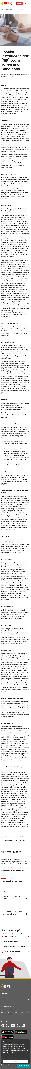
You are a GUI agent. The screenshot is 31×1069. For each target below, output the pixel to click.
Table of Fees (16, 552)
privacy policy (8, 1052)
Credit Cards (6, 12)
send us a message (8, 862)
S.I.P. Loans (16, 12)
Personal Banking (7, 9)
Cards (17, 9)
